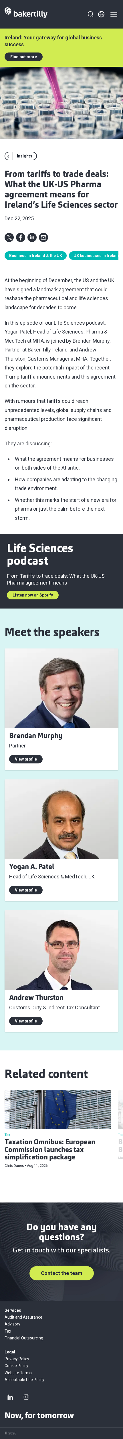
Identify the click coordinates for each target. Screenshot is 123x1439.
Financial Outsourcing (24, 1338)
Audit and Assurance (23, 1317)
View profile (26, 759)
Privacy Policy (17, 1359)
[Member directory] (101, 14)
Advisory (12, 1324)
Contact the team (61, 1273)
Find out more (23, 56)
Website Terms (18, 1373)
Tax (8, 1331)
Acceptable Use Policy (24, 1379)
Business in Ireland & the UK (35, 255)
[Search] (90, 14)
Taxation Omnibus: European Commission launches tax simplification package (50, 1150)
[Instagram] (26, 1397)
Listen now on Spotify (33, 595)
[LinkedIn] (10, 1397)
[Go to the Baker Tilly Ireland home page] (26, 14)
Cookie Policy (16, 1365)
